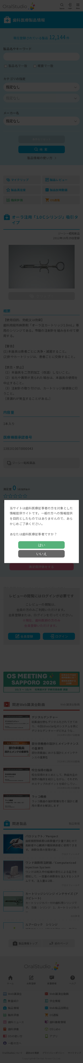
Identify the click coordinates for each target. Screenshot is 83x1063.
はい (41, 545)
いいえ (41, 554)
